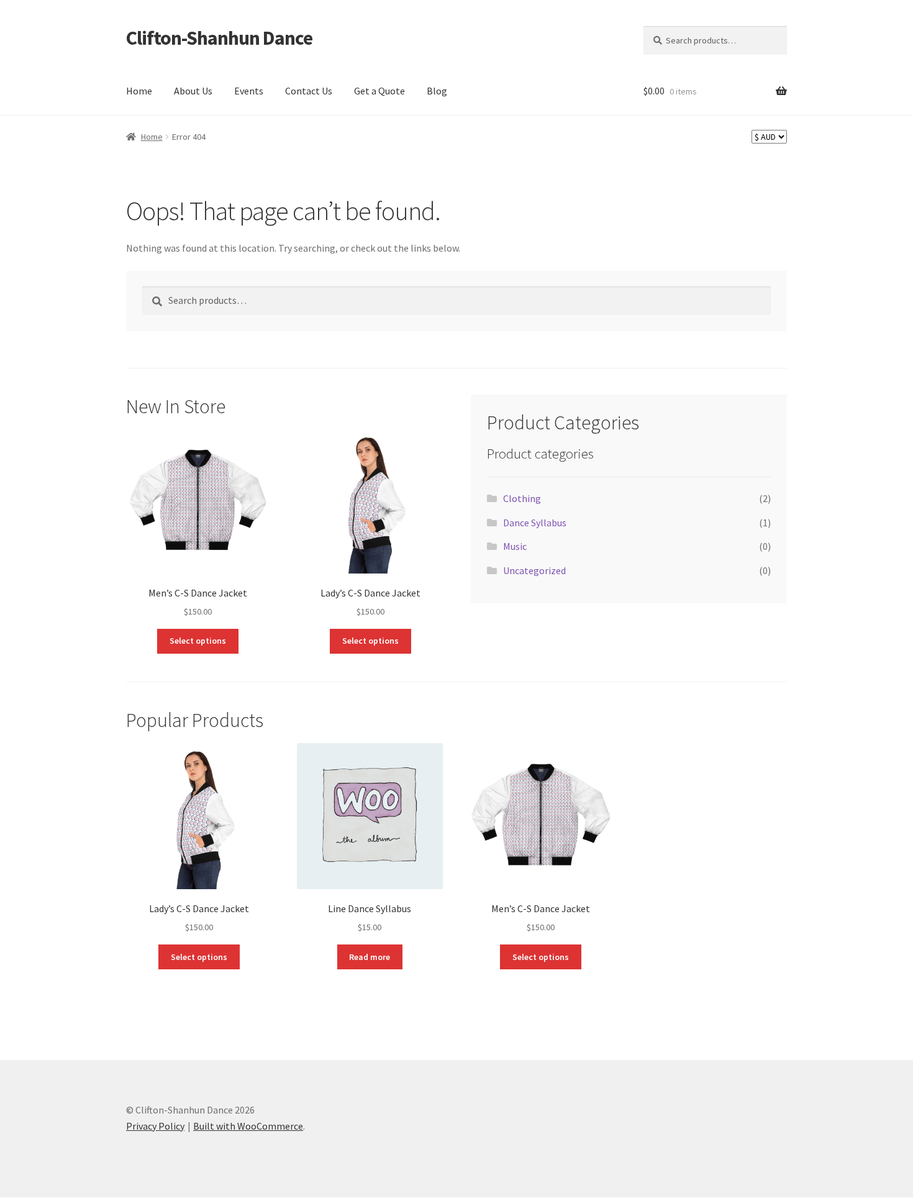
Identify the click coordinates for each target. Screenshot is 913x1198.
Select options (198, 640)
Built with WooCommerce (248, 1126)
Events (248, 91)
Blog (437, 91)
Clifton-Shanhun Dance (219, 37)
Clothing (522, 498)
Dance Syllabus (534, 522)
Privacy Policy (155, 1126)
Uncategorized (534, 570)
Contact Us (308, 91)
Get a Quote (379, 91)
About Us (193, 91)
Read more (369, 957)
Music (515, 546)
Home (139, 91)
